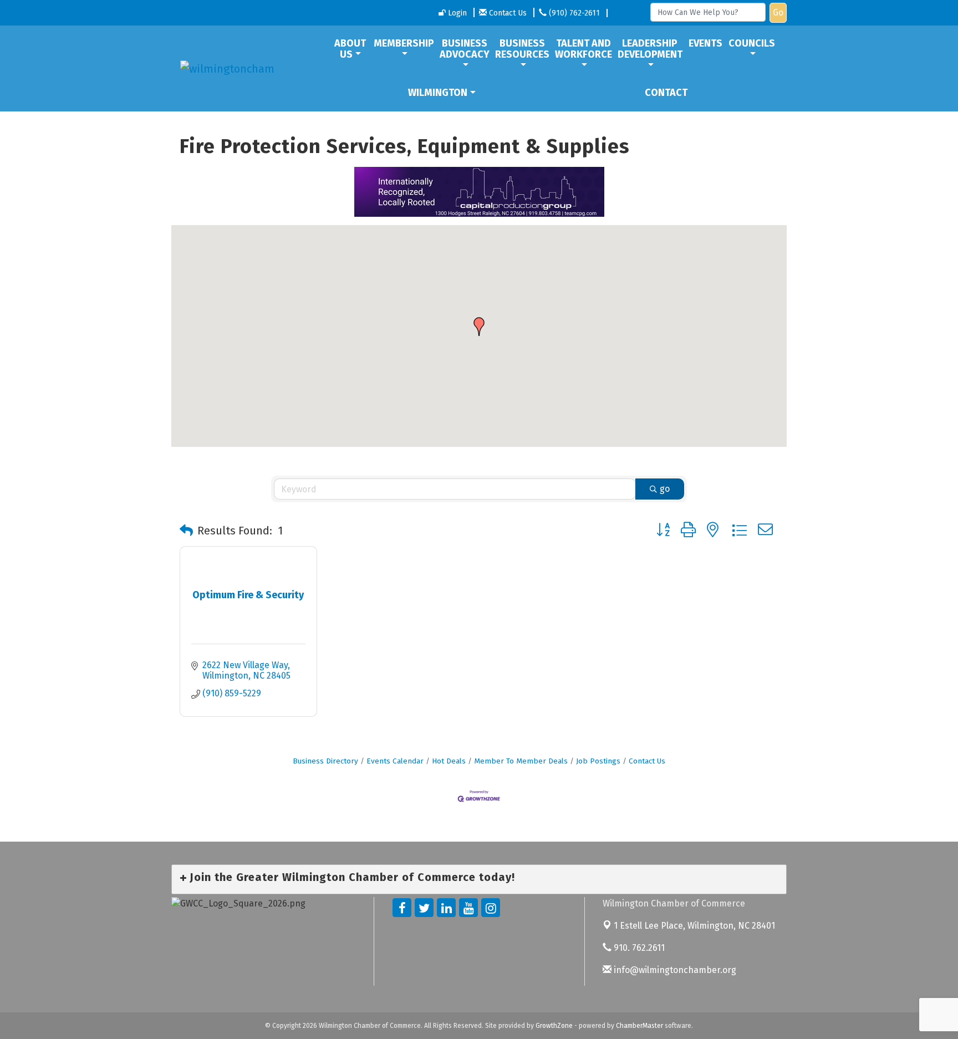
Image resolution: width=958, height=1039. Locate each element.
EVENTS (705, 43)
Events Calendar (395, 761)
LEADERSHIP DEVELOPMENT (650, 48)
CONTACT (666, 92)
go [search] (665, 488)
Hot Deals (449, 761)
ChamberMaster (639, 1026)
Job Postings (598, 761)
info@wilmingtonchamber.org (674, 970)
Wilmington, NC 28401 (694, 925)
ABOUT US (350, 48)
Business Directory (325, 761)
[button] (479, 326)
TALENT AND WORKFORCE (583, 48)
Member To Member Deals (521, 761)
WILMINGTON (437, 92)
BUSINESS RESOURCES (522, 48)
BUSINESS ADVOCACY (465, 48)
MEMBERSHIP (404, 43)
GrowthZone (554, 1026)
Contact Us (647, 761)
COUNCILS (751, 43)
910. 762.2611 (638, 948)
